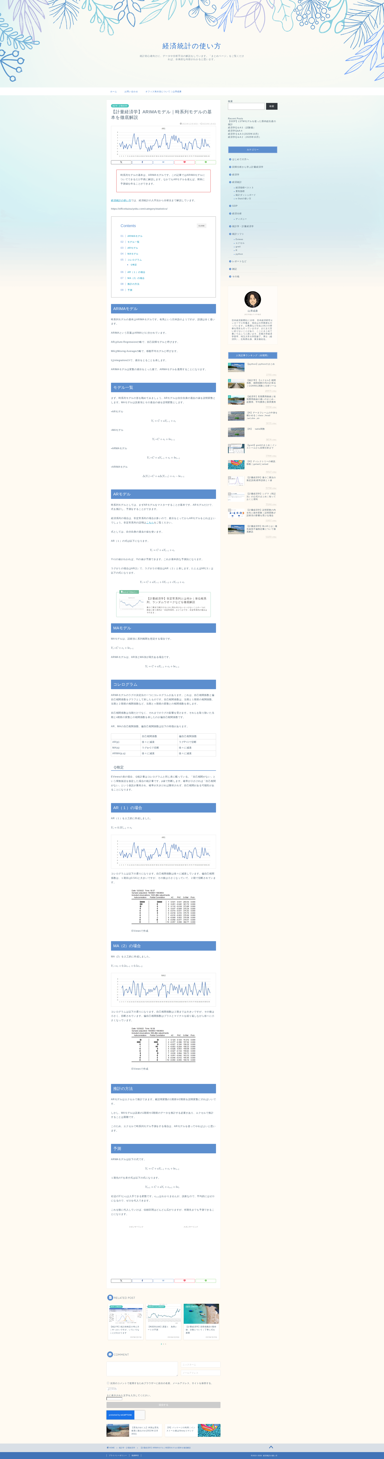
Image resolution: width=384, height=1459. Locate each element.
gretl (238, 247)
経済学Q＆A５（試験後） (242, 127)
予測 (130, 290)
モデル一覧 (134, 242)
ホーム (113, 91)
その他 (235, 276)
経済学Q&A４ (235, 130)
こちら (150, 522)
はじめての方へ (240, 159)
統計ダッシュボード (246, 195)
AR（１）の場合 (136, 272)
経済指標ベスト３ (245, 187)
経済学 (235, 174)
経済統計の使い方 (121, 200)
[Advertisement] (136, 1250)
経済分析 (237, 213)
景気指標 (240, 191)
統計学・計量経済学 (119, 106)
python (239, 254)
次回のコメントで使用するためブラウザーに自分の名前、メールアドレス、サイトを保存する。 (161, 1383)
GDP (235, 206)
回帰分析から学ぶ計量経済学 (247, 167)
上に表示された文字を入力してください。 (129, 1395)
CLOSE (202, 226)
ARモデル (133, 248)
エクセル (240, 243)
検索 (230, 101)
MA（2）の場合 (137, 278)
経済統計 (237, 182)
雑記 (234, 269)
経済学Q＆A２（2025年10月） (244, 137)
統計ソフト (238, 234)
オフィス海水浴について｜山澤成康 (164, 91)
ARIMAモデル (135, 236)
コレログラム (135, 259)
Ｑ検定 (133, 265)
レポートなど (239, 261)
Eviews (239, 239)
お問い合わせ (131, 91)
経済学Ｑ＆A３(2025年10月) (243, 134)
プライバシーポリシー (118, 1455)
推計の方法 (134, 284)
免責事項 (135, 1455)
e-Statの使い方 (243, 198)
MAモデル (133, 253)
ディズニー (241, 219)
